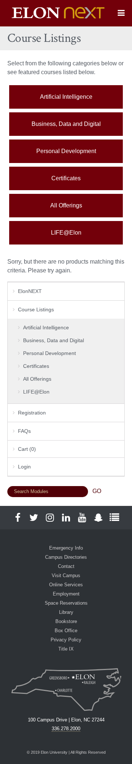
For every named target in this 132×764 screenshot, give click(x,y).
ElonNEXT (30, 291)
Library (66, 612)
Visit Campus (66, 575)
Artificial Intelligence (66, 97)
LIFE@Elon (66, 232)
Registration (32, 413)
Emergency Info (66, 548)
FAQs (24, 431)
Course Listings (36, 309)
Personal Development (66, 151)
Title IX (66, 649)
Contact (66, 566)
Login (24, 467)
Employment (66, 594)
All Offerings (66, 205)
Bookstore (66, 621)
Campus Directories (66, 557)
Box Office (66, 630)
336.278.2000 (66, 728)
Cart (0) (27, 449)
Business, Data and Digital (66, 124)
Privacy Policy (66, 639)
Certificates (66, 178)
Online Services (66, 584)
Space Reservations (66, 603)
